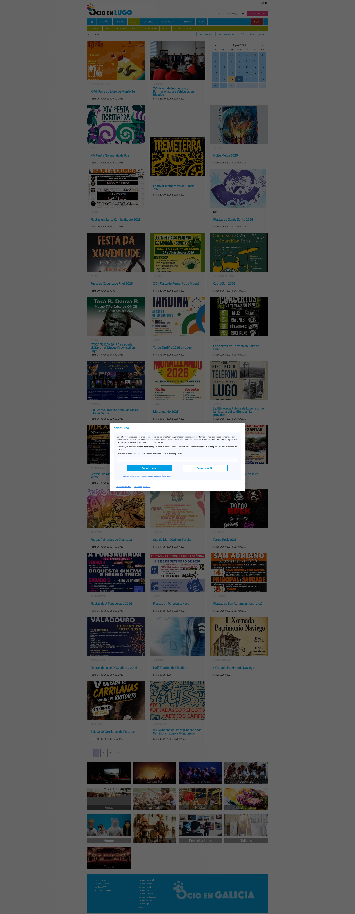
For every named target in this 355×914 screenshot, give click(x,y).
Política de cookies (123, 486)
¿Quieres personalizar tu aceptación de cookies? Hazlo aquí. (146, 476)
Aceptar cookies (149, 468)
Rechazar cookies (205, 468)
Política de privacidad (142, 486)
